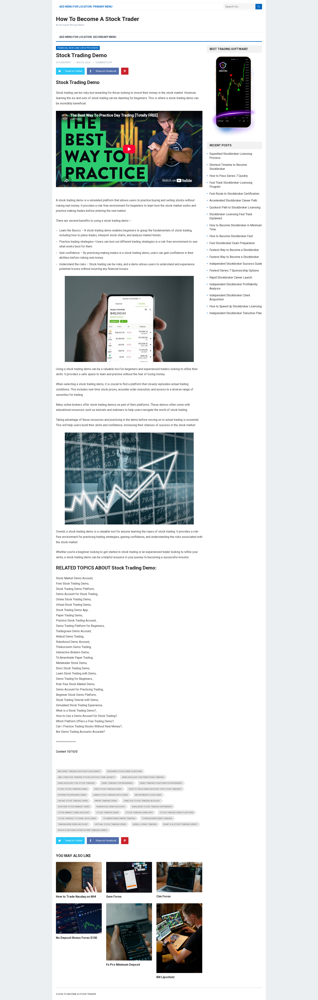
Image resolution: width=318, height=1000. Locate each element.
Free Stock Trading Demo (108, 789)
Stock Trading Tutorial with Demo (77, 818)
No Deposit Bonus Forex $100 (76, 938)
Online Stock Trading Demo (73, 801)
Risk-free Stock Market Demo (74, 807)
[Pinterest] (124, 71)
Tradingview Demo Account (73, 824)
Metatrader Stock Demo (148, 795)
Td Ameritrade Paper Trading (119, 818)
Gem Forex (113, 896)
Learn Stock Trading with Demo (110, 795)
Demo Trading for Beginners (117, 783)
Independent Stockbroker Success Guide (235, 263)
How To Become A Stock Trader (97, 19)
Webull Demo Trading (145, 824)
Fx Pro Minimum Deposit (123, 964)
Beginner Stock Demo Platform (124, 771)
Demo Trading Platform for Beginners (161, 783)
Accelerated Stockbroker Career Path (233, 200)
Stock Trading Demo (107, 812)
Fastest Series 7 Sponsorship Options (234, 270)
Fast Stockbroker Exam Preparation (232, 243)
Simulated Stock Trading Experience (152, 807)
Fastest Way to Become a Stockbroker (234, 250)
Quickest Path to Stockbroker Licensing (234, 207)
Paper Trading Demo (106, 801)
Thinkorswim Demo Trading (157, 818)
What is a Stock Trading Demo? (180, 824)
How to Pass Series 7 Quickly (228, 176)
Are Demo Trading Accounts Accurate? (79, 771)
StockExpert (63, 62)
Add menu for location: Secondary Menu (87, 36)
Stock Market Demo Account (74, 812)
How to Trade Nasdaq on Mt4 (76, 896)
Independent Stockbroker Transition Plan (235, 313)
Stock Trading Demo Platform (176, 812)
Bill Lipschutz (165, 977)
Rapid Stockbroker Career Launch (230, 277)
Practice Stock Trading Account (142, 801)
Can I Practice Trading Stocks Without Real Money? (86, 777)
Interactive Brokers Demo (72, 795)
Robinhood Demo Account (110, 807)
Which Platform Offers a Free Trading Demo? (82, 830)
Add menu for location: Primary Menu (85, 6)
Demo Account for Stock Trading (76, 783)
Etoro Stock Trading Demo (72, 789)
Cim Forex (163, 896)
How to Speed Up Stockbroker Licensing (235, 306)
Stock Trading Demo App (139, 812)
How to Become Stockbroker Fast (231, 236)
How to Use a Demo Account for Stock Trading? (155, 789)
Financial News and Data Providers (77, 48)
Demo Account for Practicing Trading (143, 777)
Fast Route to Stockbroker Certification (234, 193)
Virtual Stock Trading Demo (110, 824)
